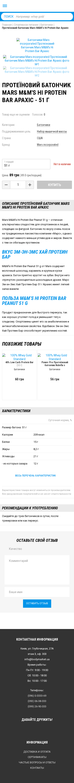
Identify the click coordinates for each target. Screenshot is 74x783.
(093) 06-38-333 (37, 701)
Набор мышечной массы (52, 131)
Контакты (37, 767)
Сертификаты (37, 757)
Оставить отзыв (37, 603)
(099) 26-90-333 (37, 706)
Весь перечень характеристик (35, 475)
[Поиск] (69, 16)
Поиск (9, 16)
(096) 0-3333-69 (37, 695)
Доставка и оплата (37, 751)
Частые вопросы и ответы (37, 762)
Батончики (43, 125)
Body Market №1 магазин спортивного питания (37, 6)
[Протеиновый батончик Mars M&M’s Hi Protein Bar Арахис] (37, 60)
